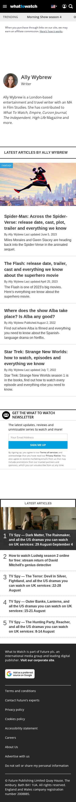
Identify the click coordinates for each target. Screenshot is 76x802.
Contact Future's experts (22, 700)
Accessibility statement (21, 728)
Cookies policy (15, 719)
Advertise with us (17, 756)
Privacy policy (14, 710)
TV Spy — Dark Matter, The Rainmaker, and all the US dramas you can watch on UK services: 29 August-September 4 (41, 539)
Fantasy (6, 165)
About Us (11, 747)
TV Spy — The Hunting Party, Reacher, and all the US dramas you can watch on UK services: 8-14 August (39, 626)
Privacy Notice (53, 455)
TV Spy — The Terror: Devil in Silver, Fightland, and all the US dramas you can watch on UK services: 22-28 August (38, 583)
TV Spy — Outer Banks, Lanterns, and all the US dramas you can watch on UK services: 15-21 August (40, 606)
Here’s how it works (51, 31)
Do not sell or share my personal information (37, 766)
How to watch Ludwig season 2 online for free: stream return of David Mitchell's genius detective (39, 560)
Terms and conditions (20, 691)
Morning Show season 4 (44, 17)
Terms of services (49, 452)
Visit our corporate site (37, 660)
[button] (5, 6)
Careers (10, 738)
